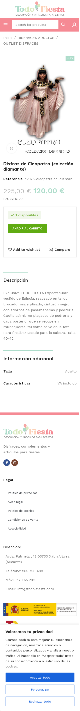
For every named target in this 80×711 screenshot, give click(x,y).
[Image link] (28, 431)
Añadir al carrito (27, 228)
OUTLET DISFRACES (20, 43)
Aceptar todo (40, 677)
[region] (40, 667)
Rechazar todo (40, 701)
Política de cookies (21, 510)
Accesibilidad (17, 528)
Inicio (7, 38)
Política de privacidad (23, 493)
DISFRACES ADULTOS (36, 38)
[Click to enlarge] (12, 148)
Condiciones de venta (23, 519)
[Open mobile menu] (5, 24)
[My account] (74, 24)
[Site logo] (40, 8)
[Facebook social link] (6, 462)
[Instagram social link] (14, 462)
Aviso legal (15, 502)
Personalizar (40, 689)
